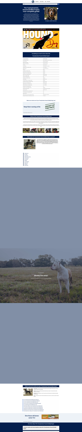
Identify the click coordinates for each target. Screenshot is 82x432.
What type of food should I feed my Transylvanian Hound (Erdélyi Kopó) (34, 409)
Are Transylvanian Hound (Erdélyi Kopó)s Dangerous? (31, 399)
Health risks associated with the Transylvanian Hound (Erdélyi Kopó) (33, 408)
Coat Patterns (26, 159)
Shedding (25, 160)
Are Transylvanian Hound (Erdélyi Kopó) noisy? (30, 404)
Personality (25, 154)
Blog (45, 1)
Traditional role (26, 153)
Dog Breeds (36, 1)
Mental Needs (26, 165)
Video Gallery (41, 1)
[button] (41, 153)
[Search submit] (58, 4)
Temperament (26, 155)
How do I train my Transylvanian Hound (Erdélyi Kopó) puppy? (32, 403)
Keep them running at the (32, 107)
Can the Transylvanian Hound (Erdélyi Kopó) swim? (31, 402)
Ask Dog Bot (48, 1)
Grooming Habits (26, 161)
